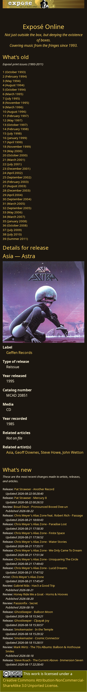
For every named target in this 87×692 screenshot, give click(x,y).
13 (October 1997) (15, 125)
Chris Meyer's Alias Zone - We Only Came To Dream (48, 550)
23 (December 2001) (16, 169)
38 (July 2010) (12, 234)
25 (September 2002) (17, 177)
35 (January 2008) (15, 221)
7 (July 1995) (11, 98)
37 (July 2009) (12, 230)
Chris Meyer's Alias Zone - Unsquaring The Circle (46, 559)
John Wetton (72, 452)
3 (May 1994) (12, 81)
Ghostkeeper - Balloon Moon (33, 612)
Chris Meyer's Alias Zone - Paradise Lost (40, 524)
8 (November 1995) (16, 103)
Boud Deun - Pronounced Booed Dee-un (41, 507)
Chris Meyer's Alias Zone (27, 577)
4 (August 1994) (13, 85)
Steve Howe (51, 452)
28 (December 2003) (16, 190)
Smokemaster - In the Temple (33, 629)
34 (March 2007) (14, 217)
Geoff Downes (27, 452)
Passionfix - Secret (26, 603)
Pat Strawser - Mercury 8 (30, 498)
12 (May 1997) (12, 120)
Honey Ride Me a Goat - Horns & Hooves (41, 594)
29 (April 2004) (13, 195)
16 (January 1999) (15, 138)
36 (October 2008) (15, 225)
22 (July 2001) (12, 164)
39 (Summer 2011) (15, 239)
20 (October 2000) (15, 155)
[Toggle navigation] (14, 14)
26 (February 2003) (16, 182)
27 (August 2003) (14, 186)
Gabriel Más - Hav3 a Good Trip (34, 586)
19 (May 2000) (12, 151)
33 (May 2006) (12, 212)
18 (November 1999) (17, 147)
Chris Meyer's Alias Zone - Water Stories (40, 542)
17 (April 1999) (13, 142)
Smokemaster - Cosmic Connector (36, 638)
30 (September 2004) (17, 199)
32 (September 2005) (17, 208)
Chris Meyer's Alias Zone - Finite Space (39, 533)
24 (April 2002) (13, 173)
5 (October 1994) (14, 90)
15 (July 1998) (12, 133)
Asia (9, 452)
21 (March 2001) (14, 160)
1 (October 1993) (14, 72)
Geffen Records (19, 352)
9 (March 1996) (13, 107)
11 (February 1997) (16, 116)
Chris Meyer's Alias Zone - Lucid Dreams (40, 568)
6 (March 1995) (13, 94)
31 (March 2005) (14, 204)
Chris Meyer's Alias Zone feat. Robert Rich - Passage (48, 515)
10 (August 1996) (14, 112)
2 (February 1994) (15, 76)
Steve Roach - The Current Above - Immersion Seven (48, 660)
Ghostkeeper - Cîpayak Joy (31, 621)
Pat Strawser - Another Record (34, 489)
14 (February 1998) (16, 129)
